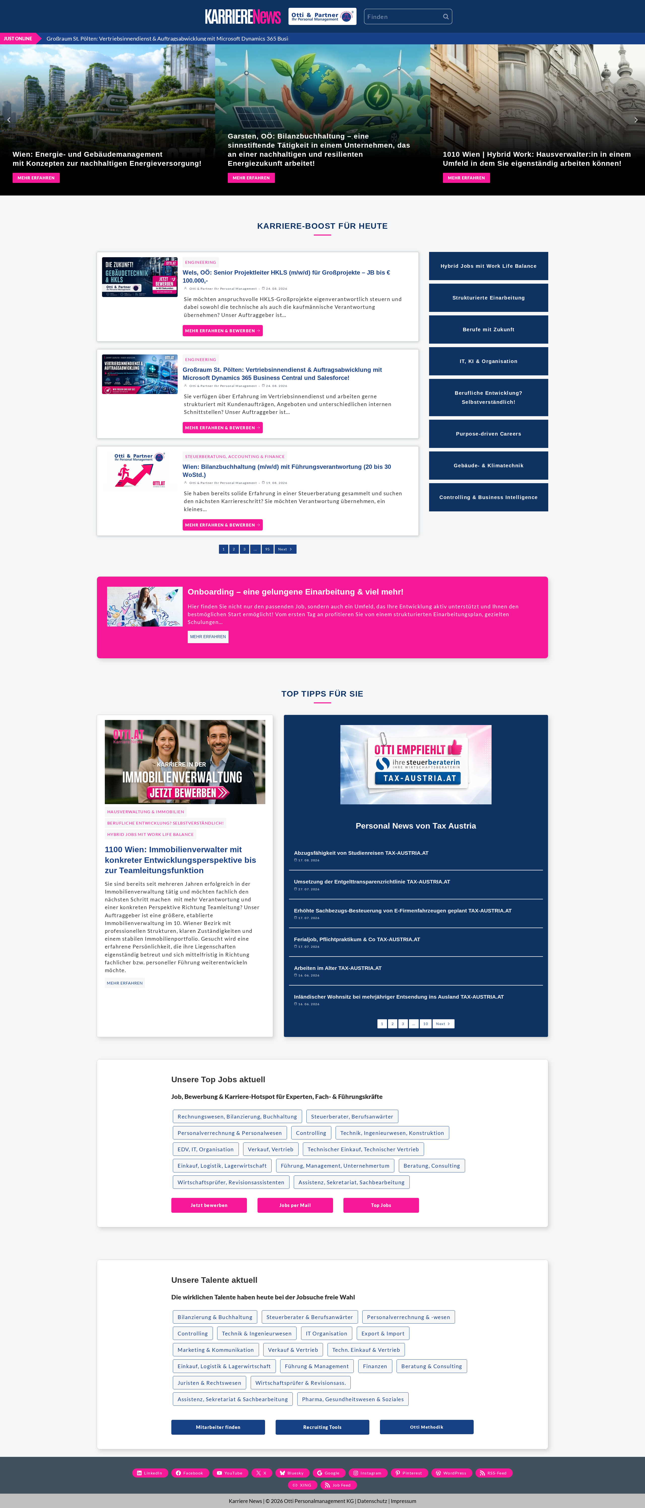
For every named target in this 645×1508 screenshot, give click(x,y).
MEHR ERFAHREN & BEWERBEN (220, 330)
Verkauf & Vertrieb (293, 1350)
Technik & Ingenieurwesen (257, 1333)
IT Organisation (327, 1333)
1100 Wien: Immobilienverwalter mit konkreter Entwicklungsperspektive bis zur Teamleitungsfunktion (180, 860)
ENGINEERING (200, 262)
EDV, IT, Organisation (206, 1149)
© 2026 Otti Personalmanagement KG (310, 1501)
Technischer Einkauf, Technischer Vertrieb (363, 1149)
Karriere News (245, 1501)
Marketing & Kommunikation (216, 1350)
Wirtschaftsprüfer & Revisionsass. (300, 1383)
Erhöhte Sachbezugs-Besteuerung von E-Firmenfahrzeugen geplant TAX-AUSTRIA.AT (403, 910)
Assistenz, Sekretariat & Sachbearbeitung (233, 1399)
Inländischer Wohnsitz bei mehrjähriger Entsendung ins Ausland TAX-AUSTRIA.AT (399, 997)
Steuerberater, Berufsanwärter (352, 1116)
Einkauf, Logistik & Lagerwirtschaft (224, 1366)
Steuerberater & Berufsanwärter (310, 1317)
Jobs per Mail (295, 1205)
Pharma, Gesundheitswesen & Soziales (353, 1399)
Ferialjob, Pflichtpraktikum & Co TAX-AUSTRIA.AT (357, 939)
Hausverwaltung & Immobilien (145, 811)
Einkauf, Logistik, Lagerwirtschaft (222, 1165)
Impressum (403, 1501)
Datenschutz (372, 1501)
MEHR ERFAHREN (36, 177)
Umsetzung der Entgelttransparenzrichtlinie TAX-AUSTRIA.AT (372, 881)
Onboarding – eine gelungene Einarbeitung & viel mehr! (296, 591)
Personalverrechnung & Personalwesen (230, 1133)
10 (425, 1024)
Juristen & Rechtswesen (209, 1383)
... (255, 549)
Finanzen (375, 1366)
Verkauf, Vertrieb (271, 1149)
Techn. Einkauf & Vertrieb (366, 1350)
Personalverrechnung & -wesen (408, 1317)
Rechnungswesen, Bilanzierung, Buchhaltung (237, 1116)
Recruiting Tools (322, 1427)
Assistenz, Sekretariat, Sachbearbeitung (352, 1182)
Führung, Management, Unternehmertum (335, 1165)
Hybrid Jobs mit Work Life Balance (150, 834)
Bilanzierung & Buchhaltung (215, 1317)
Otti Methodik (427, 1427)
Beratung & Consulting (431, 1366)
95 (267, 549)
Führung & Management (317, 1366)
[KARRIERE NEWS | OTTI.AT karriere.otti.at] (243, 16)
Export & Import (383, 1333)
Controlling (311, 1133)
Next (282, 549)
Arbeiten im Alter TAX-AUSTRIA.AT (338, 968)
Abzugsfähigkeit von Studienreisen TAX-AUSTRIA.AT (361, 853)
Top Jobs (381, 1205)
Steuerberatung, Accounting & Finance (235, 456)
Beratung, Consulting (432, 1165)
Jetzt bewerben (209, 1205)
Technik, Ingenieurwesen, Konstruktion (392, 1133)
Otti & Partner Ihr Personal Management (223, 288)
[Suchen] (446, 16)
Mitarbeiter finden (218, 1427)
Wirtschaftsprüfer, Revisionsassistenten (231, 1182)
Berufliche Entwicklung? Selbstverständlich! (165, 823)
